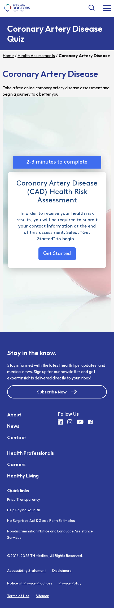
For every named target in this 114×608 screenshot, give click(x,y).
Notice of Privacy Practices (29, 583)
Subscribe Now (52, 391)
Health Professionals (30, 453)
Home (8, 55)
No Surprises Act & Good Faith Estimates (41, 520)
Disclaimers (62, 570)
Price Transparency (23, 499)
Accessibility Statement (26, 570)
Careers (16, 464)
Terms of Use (18, 595)
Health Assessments (36, 55)
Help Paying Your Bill (24, 510)
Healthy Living (23, 475)
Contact (16, 437)
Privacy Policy (70, 583)
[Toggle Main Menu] (107, 8)
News (13, 426)
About (14, 414)
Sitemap (42, 595)
